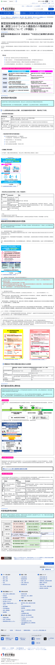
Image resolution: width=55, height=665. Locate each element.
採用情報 (5, 612)
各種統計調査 (6, 617)
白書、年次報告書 (6, 619)
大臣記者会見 (24, 576)
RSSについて (31, 649)
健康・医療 (5, 576)
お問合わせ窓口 (29, 6)
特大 (52, 1)
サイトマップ (44, 6)
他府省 (11, 630)
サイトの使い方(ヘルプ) (21, 649)
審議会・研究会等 (43, 582)
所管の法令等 (24, 591)
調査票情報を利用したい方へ (9, 621)
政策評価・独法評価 (44, 588)
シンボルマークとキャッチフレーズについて (35, 648)
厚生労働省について (8, 591)
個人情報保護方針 (20, 648)
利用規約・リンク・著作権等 (8, 648)
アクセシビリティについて (7, 649)
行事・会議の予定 (25, 582)
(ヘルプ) (52, 3)
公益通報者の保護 (25, 613)
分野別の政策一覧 (43, 576)
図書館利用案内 (27, 630)
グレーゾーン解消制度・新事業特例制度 (28, 610)
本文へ (23, 6)
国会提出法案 (24, 593)
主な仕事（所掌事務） (7, 599)
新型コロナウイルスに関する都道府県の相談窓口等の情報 (15, 468)
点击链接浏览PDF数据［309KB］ (10, 452)
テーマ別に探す (6, 574)
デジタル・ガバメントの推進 (27, 617)
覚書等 (22, 597)
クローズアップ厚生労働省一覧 (39, 630)
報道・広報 (24, 574)
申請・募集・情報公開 (26, 600)
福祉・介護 (5, 578)
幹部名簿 (5, 595)
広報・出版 (23, 580)
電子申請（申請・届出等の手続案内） (28, 603)
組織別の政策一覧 (43, 578)
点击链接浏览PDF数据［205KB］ (12, 359)
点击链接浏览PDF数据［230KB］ (10, 274)
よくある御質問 (37, 6)
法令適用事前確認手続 (26, 606)
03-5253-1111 (8, 661)
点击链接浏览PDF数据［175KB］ (10, 186)
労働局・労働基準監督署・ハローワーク (10, 604)
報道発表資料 (24, 578)
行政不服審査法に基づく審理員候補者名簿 (28, 623)
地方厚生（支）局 (6, 601)
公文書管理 (23, 618)
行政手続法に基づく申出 (26, 620)
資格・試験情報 (6, 610)
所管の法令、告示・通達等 (26, 595)
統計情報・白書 (6, 615)
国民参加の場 (51, 6)
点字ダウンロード (35, 3)
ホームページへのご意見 (41, 649)
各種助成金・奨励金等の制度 (46, 580)
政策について (43, 574)
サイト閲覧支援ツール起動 (45, 3)
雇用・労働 (5, 580)
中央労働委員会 (6, 608)
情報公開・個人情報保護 (26, 615)
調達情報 (23, 608)
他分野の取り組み (6, 584)
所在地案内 (5, 597)
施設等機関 (5, 606)
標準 (46, 1)
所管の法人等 (18, 630)
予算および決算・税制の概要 (46, 586)
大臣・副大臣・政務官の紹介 (9, 593)
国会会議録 (42, 584)
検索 (51, 9)
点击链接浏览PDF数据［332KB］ (38, 359)
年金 (4, 582)
